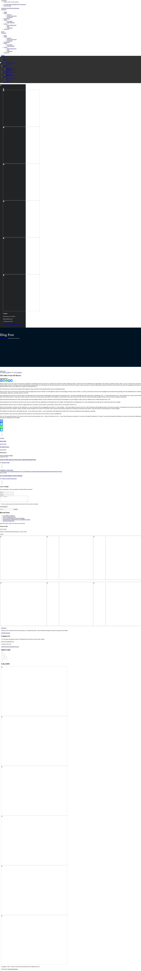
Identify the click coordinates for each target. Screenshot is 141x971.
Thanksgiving (51, 471)
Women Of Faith (5, 372)
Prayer (35, 471)
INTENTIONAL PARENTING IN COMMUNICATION (16, 519)
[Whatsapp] (6, 380)
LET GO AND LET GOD (9, 517)
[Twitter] (4, 380)
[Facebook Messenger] (9, 380)
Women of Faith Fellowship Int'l (9, 478)
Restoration (40, 471)
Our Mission (4, 656)
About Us (3, 654)
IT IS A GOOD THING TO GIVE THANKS (11, 475)
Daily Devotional (9, 471)
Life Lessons (31, 471)
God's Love (5, 338)
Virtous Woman (9, 455)
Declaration (16, 471)
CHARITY (2, 471)
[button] (70, 31)
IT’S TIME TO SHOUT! (9, 515)
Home (1, 338)
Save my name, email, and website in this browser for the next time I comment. (20, 504)
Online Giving (4, 658)
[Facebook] (1, 380)
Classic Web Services (13, 969)
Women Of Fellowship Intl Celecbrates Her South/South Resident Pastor (18, 459)
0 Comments (19, 372)
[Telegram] (11, 380)
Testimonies (45, 471)
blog (2, 660)
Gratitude (26, 471)
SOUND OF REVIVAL (8, 521)
